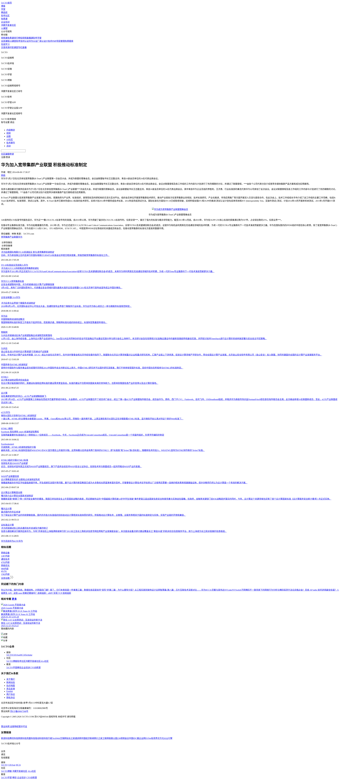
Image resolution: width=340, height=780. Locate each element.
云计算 (4, 393)
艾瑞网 (63, 738)
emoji (11, 444)
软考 (18, 41)
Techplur (28, 655)
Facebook (5, 444)
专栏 (20, 47)
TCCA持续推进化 (20, 268)
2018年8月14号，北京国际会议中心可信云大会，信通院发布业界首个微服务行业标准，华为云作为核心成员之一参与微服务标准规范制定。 (66, 306)
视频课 (4, 38)
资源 (7, 47)
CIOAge (16, 655)
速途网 (78, 738)
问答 (12, 47)
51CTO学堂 (11, 667)
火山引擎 (168, 738)
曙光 (3, 509)
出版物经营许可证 (18, 726)
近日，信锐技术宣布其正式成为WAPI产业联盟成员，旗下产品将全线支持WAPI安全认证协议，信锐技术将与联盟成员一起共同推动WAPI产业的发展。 (71, 466)
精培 (19, 667)
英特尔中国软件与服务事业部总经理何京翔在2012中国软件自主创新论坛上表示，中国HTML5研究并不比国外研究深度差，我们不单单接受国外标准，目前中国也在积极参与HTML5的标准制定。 (92, 368)
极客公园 (113, 738)
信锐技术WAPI (14, 463)
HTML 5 (5, 428)
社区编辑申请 (7, 154)
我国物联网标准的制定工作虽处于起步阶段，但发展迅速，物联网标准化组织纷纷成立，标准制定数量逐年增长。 (54, 322)
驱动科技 (39, 738)
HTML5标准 (22, 460)
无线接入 (19, 265)
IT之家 (99, 738)
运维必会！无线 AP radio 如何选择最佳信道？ (315, 590)
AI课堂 (4, 28)
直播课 (30, 38)
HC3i (22, 655)
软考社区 (5, 15)
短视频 (23, 38)
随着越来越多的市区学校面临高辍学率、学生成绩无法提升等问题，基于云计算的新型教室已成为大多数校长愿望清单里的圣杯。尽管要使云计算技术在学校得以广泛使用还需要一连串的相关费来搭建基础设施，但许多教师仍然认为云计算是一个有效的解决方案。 (124, 483)
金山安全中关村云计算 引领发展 (24, 351)
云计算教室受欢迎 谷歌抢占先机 (20, 479)
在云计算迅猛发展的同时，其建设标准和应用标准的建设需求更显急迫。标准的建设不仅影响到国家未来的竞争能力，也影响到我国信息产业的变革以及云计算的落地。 (79, 383)
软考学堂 (37, 38)
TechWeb (56, 738)
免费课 (4, 19)
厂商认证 (41, 41)
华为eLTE (14, 541)
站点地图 (10, 685)
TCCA (8, 281)
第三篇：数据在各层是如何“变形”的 (92, 590)
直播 (24, 47)
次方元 (161, 738)
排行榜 (17, 38)
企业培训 (5, 22)
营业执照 (5, 726)
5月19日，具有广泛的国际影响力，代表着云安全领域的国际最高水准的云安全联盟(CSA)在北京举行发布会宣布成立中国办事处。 (61, 287)
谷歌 (20, 492)
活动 (8, 146)
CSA (14, 297)
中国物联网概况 (12, 319)
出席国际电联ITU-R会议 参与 (27, 252)
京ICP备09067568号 (19, 711)
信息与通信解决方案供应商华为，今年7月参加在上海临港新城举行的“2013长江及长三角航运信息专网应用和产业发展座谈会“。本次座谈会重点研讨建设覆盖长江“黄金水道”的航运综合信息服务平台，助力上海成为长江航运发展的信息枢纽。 (114, 531)
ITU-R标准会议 (8, 265)
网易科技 (22, 738)
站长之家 (70, 738)
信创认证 (24, 41)
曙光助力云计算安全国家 (17, 496)
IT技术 (49, 41)
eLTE (3, 412)
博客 (3, 6)
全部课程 (5, 41)
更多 (14, 599)
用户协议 (10, 694)
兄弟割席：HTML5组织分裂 (18, 447)
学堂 (3, 9)
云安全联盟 (6, 297)
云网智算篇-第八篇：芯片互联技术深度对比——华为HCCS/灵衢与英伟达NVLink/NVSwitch (198, 590)
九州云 (4, 348)
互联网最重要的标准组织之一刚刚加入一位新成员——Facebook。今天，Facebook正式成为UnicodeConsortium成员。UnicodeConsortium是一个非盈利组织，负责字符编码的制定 (82, 435)
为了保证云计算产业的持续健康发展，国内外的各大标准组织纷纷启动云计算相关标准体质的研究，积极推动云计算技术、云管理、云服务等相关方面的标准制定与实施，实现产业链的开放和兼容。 (93, 515)
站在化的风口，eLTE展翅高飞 (23, 396)
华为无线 (5, 541)
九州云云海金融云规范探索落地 (26, 335)
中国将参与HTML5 (14, 364)
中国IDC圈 (134, 738)
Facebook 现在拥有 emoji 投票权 (20, 432)
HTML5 (4, 377)
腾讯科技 (14, 738)
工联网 (105, 738)
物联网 (4, 332)
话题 (8, 136)
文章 (3, 47)
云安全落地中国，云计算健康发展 (27, 284)
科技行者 (48, 738)
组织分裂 (12, 460)
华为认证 (33, 41)
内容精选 (10, 130)
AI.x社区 (45, 661)
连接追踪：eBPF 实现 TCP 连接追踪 (54, 593)
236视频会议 (123, 738)
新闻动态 (10, 682)
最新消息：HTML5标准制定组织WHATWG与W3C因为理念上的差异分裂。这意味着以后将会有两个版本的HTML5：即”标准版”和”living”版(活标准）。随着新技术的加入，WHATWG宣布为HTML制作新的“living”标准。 (103, 450)
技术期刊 (10, 143)
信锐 (17, 476)
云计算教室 (12, 492)
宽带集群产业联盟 (9, 237)
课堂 (16, 47)
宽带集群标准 (17, 281)
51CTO (9, 655)
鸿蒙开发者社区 (8, 25)
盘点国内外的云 (10, 512)
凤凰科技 (31, 738)
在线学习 (5, 44)
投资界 (154, 738)
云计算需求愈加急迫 (15, 380)
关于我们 (10, 679)
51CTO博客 (11, 661)
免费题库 (69, 41)
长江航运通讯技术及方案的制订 (24, 528)
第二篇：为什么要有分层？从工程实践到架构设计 (132, 590)
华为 (20, 237)
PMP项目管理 (58, 41)
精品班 (4, 12)
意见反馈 (10, 689)
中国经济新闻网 (88, 738)
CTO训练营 (35, 667)
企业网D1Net (145, 738)
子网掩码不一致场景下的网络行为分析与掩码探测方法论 (267, 590)
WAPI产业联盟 (8, 476)
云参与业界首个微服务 (18, 303)
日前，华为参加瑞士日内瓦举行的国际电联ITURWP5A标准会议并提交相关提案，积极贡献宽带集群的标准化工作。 (55, 255)
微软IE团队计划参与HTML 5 (18, 415)
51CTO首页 (6, 3)
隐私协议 (10, 697)
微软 (11, 428)
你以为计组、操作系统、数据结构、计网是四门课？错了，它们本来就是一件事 (38, 590)
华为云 (4, 316)
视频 (8, 133)
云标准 (4, 525)
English (9, 691)
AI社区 (9, 139)
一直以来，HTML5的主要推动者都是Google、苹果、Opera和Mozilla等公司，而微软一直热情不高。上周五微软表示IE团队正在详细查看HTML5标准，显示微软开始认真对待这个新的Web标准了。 (92, 419)
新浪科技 (5, 738)
